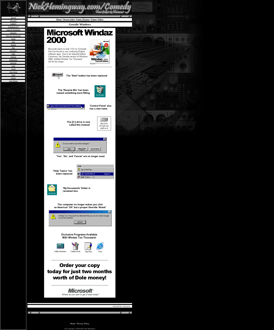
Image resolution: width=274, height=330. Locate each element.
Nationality (13, 51)
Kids (13, 42)
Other (13, 54)
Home (59, 19)
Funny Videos (97, 19)
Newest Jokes (69, 19)
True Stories (13, 72)
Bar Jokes (13, 21)
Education (13, 33)
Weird (13, 75)
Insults (13, 39)
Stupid (13, 69)
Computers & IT (13, 27)
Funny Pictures (83, 19)
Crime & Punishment (13, 30)
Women (13, 78)
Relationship (13, 60)
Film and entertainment (13, 36)
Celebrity (13, 24)
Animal (13, 18)
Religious (13, 63)
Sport (13, 66)
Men (13, 48)
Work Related (13, 81)
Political (13, 57)
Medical (13, 45)
